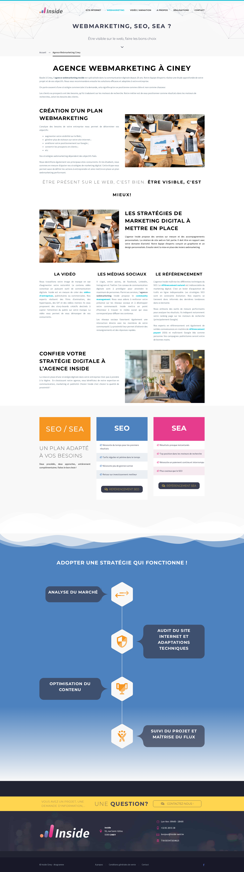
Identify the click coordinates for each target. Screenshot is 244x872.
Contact (199, 10)
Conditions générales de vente (122, 865)
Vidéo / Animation (140, 10)
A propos (162, 10)
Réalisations (181, 10)
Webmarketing (115, 10)
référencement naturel (173, 285)
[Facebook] (204, 865)
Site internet (93, 10)
